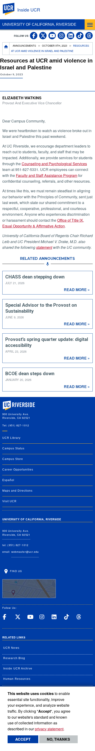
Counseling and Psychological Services (54, 163)
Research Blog (14, 658)
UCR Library (11, 437)
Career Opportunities (17, 469)
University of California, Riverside (39, 24)
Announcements (24, 45)
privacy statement (49, 728)
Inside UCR (28, 9)
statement (44, 247)
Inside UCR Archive (17, 668)
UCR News (11, 647)
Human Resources (17, 678)
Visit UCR (9, 501)
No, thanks (58, 739)
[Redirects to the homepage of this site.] (6, 49)
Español (8, 480)
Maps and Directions (17, 490)
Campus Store (12, 459)
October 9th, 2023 (54, 45)
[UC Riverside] (11, 9)
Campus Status (13, 448)
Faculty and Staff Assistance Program (46, 175)
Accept (23, 739)
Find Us (15, 570)
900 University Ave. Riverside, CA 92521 (16, 532)
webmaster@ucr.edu (25, 551)
